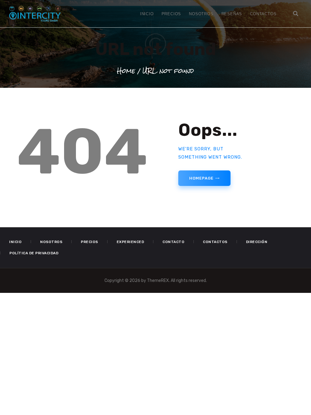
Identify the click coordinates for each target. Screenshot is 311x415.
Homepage (201, 178)
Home (126, 71)
